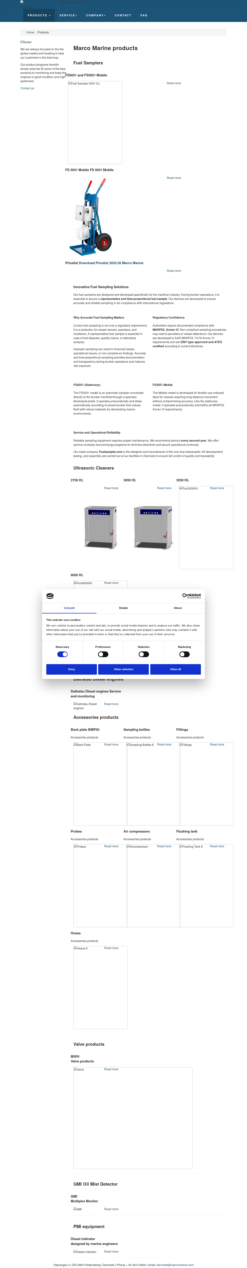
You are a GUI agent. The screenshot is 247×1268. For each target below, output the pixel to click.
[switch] (103, 654)
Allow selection (123, 669)
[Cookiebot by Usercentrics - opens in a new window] (185, 596)
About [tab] (178, 608)
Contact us (27, 88)
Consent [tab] (69, 608)
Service (67, 15)
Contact (123, 15)
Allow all (175, 669)
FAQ (144, 15)
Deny (71, 669)
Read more (174, 83)
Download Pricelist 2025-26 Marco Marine (111, 262)
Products (38, 15)
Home (30, 32)
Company (95, 15)
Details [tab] (123, 608)
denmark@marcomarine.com (175, 1265)
